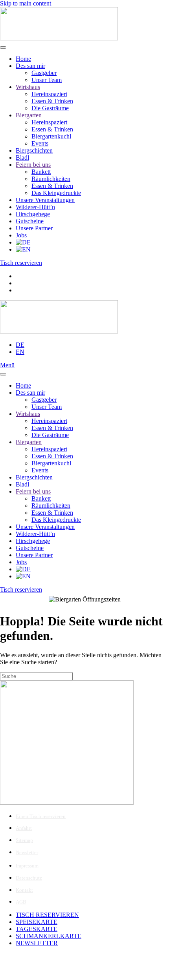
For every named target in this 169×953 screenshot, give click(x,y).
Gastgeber (44, 72)
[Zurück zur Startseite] (59, 38)
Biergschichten (34, 150)
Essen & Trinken (52, 101)
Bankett (41, 171)
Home (23, 58)
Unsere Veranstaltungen (45, 200)
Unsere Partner (34, 228)
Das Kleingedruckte (56, 193)
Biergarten (29, 115)
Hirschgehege (33, 214)
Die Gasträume (50, 108)
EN (20, 351)
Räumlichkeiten (50, 178)
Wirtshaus (28, 87)
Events (39, 143)
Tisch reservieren (21, 262)
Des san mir (30, 65)
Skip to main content (25, 3)
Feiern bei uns (33, 164)
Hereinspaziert (49, 94)
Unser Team (46, 80)
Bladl (22, 157)
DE (20, 344)
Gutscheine (30, 221)
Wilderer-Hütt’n (35, 207)
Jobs (21, 235)
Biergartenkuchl (51, 136)
